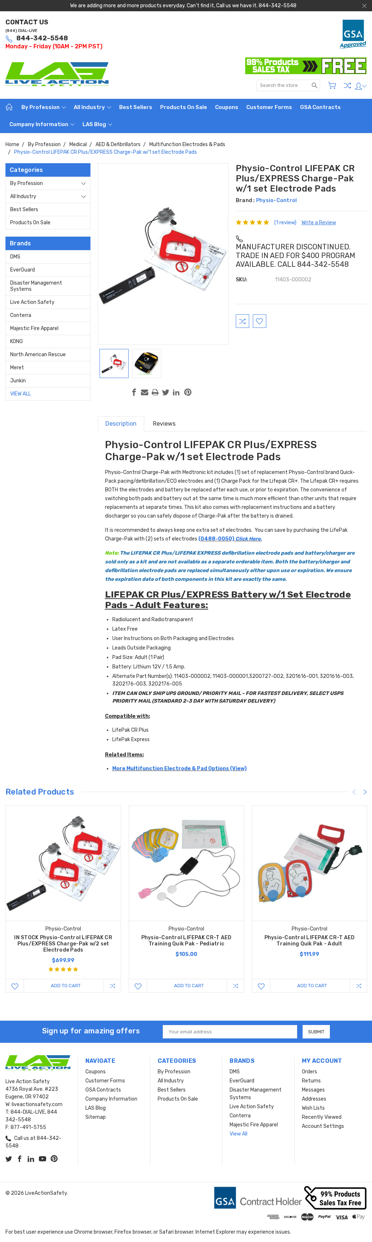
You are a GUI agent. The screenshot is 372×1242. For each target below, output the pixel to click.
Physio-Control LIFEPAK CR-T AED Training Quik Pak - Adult (309, 940)
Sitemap (95, 1117)
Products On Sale (183, 107)
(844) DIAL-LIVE (21, 30)
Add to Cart (66, 985)
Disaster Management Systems (36, 286)
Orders (309, 1072)
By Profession (41, 107)
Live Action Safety (32, 302)
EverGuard (22, 270)
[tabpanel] (63, 899)
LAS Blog (94, 124)
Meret (17, 368)
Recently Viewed (321, 1117)
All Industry (90, 107)
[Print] (155, 392)
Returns (311, 1081)
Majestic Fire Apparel (34, 328)
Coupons (226, 107)
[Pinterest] (187, 392)
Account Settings (323, 1126)
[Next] (365, 792)
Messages (313, 1090)
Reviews (164, 423)
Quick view (63, 886)
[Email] (144, 392)
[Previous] (354, 792)
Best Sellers (135, 107)
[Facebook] (134, 392)
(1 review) (285, 223)
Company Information (39, 124)
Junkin (18, 381)
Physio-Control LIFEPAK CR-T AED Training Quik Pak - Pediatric (186, 940)
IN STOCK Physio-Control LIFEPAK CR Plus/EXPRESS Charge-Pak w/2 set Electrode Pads (63, 943)
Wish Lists (313, 1108)
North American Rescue (38, 354)
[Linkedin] (176, 392)
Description (121, 423)
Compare (347, 85)
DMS (15, 257)
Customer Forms (269, 107)
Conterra (20, 315)
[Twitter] (165, 392)
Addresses (314, 1099)
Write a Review (319, 223)
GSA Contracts (320, 107)
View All (20, 394)
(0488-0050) (230, 539)
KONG (16, 341)
